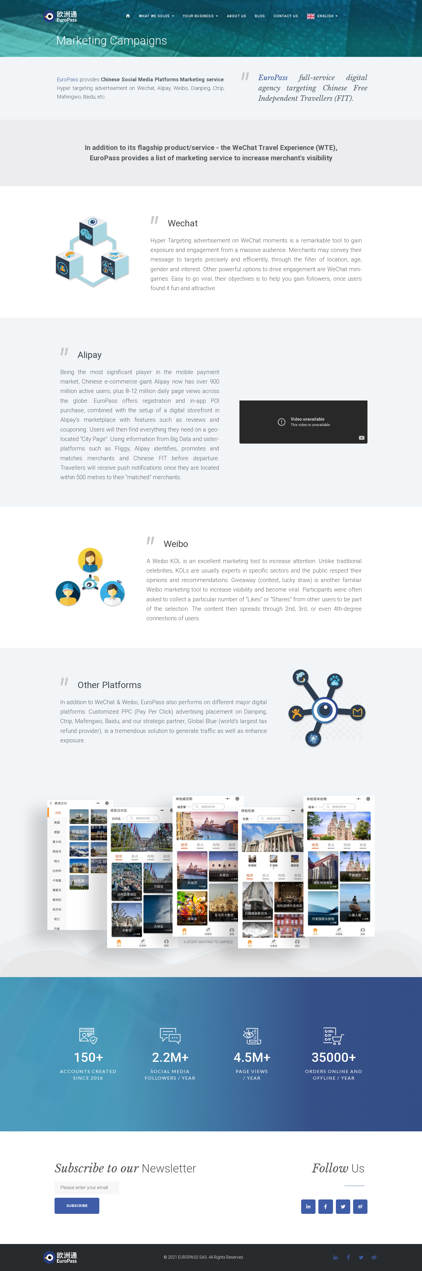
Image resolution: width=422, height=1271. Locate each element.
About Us (237, 16)
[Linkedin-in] (308, 1206)
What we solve (154, 16)
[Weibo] (360, 1206)
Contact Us (286, 16)
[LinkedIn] (335, 1257)
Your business (198, 16)
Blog (260, 16)
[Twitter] (343, 1206)
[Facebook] (348, 1257)
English (326, 16)
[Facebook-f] (325, 1206)
